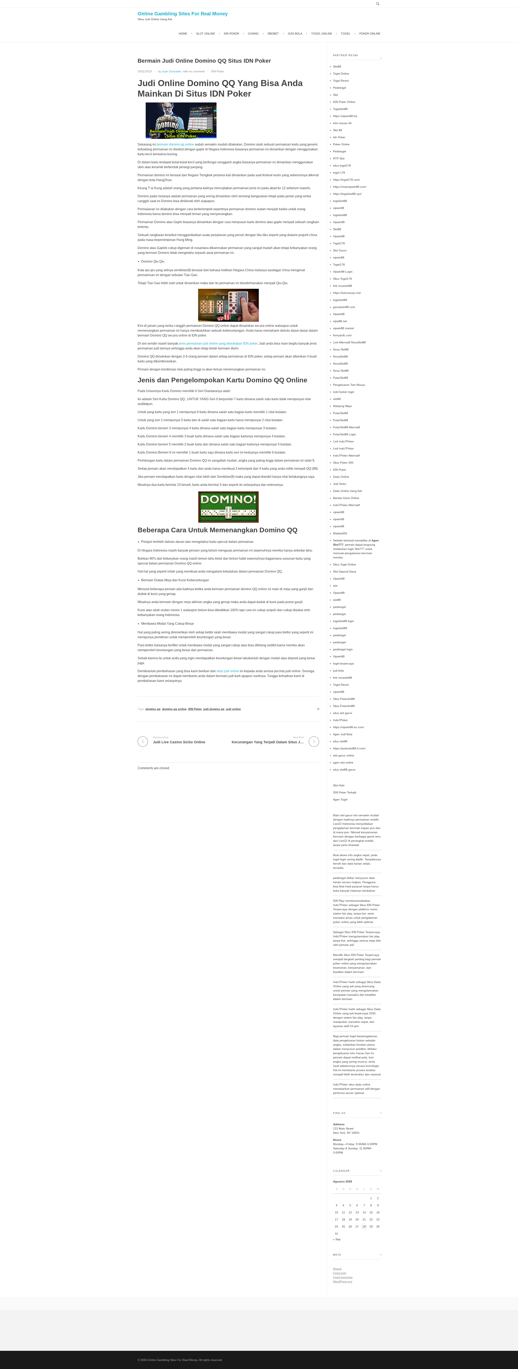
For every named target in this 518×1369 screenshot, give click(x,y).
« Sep (337, 1239)
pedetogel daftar (343, 878)
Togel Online (341, 73)
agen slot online (343, 762)
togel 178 (339, 172)
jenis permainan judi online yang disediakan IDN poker (218, 343)
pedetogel (339, 607)
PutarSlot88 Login (344, 434)
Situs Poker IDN (343, 462)
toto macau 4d (342, 123)
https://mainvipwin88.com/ (349, 186)
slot (335, 585)
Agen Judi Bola (342, 734)
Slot (335, 94)
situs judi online (228, 671)
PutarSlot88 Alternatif (346, 427)
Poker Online (341, 144)
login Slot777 (356, 549)
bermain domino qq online (175, 144)
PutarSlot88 (340, 377)
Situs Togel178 (342, 278)
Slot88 (337, 66)
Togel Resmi (341, 80)
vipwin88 (338, 208)
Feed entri (339, 1273)
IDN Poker (217, 71)
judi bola (338, 670)
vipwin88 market (343, 328)
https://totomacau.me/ (347, 292)
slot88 (337, 399)
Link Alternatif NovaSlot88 (349, 342)
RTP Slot (338, 158)
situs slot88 (340, 741)
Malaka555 (340, 533)
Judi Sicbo (339, 483)
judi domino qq (213, 709)
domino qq (152, 709)
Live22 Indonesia (344, 823)
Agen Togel (340, 799)
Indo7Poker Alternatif (346, 455)
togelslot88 (340, 201)
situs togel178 (342, 165)
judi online (233, 709)
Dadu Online (341, 476)
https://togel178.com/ (346, 179)
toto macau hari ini (362, 1053)
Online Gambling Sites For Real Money (183, 13)
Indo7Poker (340, 720)
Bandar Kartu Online (346, 498)
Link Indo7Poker (343, 441)
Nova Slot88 (341, 349)
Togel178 (339, 243)
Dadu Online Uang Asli (347, 491)
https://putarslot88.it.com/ (349, 748)
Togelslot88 (340, 109)
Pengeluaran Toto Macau (349, 384)
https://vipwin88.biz (345, 116)
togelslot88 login (343, 621)
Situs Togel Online (344, 564)
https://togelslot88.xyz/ (347, 193)
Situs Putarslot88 (344, 698)
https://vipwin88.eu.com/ (348, 727)
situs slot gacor (342, 713)
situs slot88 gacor (344, 769)
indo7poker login (343, 391)
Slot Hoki (338, 785)
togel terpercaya (343, 663)
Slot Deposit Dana (344, 571)
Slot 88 (337, 130)
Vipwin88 (339, 222)
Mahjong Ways (342, 406)
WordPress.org (342, 1281)
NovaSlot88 (340, 356)
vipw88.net (340, 321)
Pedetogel (339, 87)
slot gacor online (343, 755)
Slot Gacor (340, 250)
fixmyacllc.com (342, 335)
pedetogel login (343, 649)
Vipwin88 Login (342, 271)
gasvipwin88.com (344, 307)
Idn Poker (339, 137)
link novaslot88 (342, 285)
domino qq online (174, 709)
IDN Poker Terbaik (344, 792)
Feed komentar (343, 1277)
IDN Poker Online (344, 101)
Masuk (337, 1268)
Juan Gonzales (171, 71)
